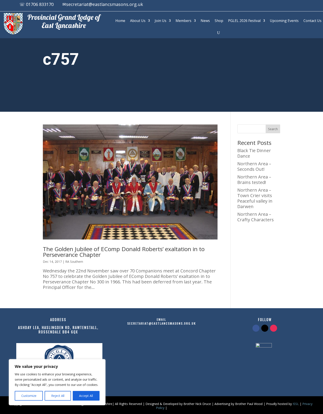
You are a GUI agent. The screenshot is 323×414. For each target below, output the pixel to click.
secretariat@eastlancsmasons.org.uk (104, 4)
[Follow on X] (291, 5)
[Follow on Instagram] (300, 5)
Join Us (160, 20)
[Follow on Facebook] (282, 5)
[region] (57, 382)
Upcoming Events (284, 20)
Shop (219, 20)
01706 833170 (40, 4)
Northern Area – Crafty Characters (255, 217)
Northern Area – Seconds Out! (254, 166)
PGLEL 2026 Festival (244, 20)
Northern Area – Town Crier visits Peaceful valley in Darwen (254, 198)
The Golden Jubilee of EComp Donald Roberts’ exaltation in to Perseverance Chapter (124, 252)
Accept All (86, 396)
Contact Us (312, 20)
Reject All (57, 396)
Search (273, 129)
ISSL (296, 404)
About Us (137, 20)
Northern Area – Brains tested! (254, 179)
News (205, 20)
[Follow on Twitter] (264, 328)
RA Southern (74, 261)
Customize (28, 396)
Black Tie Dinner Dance (254, 153)
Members (183, 20)
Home (120, 20)
